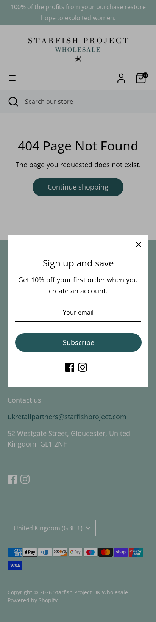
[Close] (138, 245)
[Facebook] (69, 367)
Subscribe (78, 342)
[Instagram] (82, 367)
